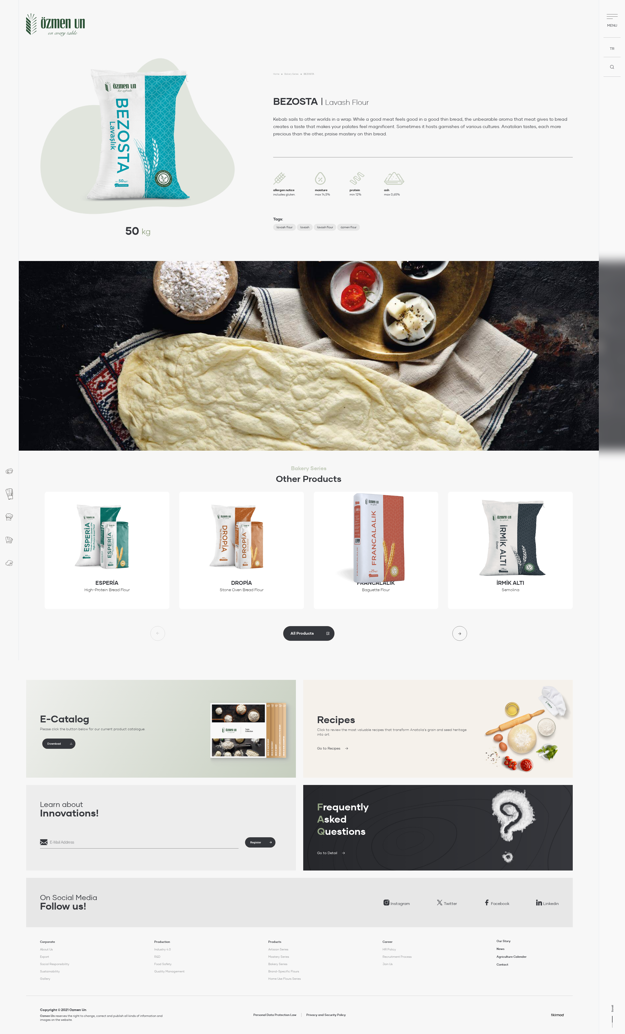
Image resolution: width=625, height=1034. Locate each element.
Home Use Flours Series (284, 978)
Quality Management (169, 971)
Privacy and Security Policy (326, 1014)
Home (276, 74)
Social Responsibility (54, 964)
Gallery (45, 978)
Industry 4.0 (162, 949)
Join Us (388, 964)
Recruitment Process (397, 956)
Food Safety (163, 964)
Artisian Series (278, 949)
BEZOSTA (309, 74)
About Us (46, 949)
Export (44, 956)
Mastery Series (278, 956)
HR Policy (389, 949)
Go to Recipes (328, 748)
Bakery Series (291, 74)
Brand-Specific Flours (283, 971)
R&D (157, 956)
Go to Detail (327, 853)
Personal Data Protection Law (274, 1014)
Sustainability (50, 971)
